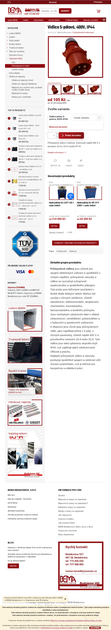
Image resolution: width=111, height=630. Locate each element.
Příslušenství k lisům (20, 66)
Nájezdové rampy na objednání (72, 499)
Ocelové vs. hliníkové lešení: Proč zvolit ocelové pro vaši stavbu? (30, 548)
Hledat (65, 11)
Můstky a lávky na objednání (71, 511)
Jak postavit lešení (66, 523)
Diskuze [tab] (72, 251)
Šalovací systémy (17, 51)
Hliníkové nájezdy (17, 76)
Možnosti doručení (58, 127)
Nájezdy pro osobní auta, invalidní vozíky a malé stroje (27, 88)
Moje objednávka (66, 534)
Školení (53, 2)
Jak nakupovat (64, 515)
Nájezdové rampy (20, 93)
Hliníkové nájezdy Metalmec (24, 84)
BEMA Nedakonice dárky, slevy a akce (75, 527)
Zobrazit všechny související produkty (75, 243)
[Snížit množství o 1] (57, 137)
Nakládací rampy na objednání (71, 507)
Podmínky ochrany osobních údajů (22, 519)
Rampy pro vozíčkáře (21, 97)
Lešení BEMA (15, 33)
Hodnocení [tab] (62, 251)
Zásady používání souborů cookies (23, 515)
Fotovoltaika (14, 73)
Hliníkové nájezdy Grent (22, 80)
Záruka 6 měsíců (56, 232)
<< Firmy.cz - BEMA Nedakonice (70, 602)
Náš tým (11, 495)
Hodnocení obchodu (67, 530)
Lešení (12, 37)
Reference (12, 507)
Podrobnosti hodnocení (83, 32)
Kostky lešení (15, 44)
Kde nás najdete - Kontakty (19, 499)
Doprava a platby (66, 519)
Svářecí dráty (18, 69)
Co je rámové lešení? (16, 561)
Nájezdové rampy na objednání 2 (73, 503)
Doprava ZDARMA (16, 287)
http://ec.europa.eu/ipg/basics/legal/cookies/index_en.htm (76, 621)
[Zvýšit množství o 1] (57, 133)
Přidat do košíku (73, 135)
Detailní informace (56, 152)
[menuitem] (12, 20)
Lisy (13, 62)
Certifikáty (12, 503)
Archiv (13, 566)
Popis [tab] (51, 251)
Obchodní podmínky (16, 511)
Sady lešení (14, 40)
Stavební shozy (16, 55)
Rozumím (95, 628)
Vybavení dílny (15, 58)
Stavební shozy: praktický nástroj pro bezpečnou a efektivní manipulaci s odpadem (30, 555)
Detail (54, 226)
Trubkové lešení (16, 48)
